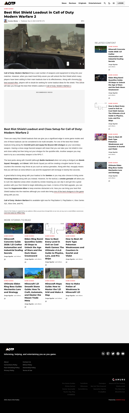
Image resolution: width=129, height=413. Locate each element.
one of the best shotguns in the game (69, 192)
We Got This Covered (98, 386)
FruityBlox (102, 392)
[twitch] (108, 354)
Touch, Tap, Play (69, 392)
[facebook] (118, 354)
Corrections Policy (10, 365)
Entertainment (95, 3)
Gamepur (102, 383)
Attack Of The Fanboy (117, 383)
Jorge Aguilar (8, 256)
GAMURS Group (120, 400)
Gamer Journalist (68, 389)
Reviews (72, 3)
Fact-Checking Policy (12, 368)
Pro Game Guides (68, 383)
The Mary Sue (120, 389)
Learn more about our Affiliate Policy (14, 213)
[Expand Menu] (114, 3)
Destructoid (120, 386)
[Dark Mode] (109, 3)
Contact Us (27, 362)
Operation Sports (99, 389)
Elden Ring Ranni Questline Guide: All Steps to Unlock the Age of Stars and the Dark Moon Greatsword (34, 247)
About (6, 362)
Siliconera (84, 386)
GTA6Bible (71, 395)
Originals (82, 3)
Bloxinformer (120, 392)
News (64, 3)
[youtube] (123, 354)
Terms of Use (27, 370)
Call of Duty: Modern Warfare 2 (58, 86)
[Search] (105, 3)
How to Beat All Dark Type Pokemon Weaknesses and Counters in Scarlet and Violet (75, 247)
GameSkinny (83, 389)
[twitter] (113, 354)
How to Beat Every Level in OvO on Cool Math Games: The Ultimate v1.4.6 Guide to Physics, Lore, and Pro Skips (116, 113)
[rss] (103, 354)
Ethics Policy (27, 365)
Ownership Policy (29, 368)
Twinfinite (84, 383)
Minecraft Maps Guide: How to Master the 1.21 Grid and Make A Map (54, 289)
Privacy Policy (9, 370)
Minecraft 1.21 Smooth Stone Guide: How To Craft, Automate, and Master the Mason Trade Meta (34, 292)
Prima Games (70, 386)
